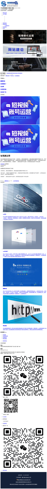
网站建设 (20, 73)
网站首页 (8, 75)
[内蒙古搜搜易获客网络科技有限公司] (9, 6)
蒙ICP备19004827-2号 (26, 477)
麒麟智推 (7, 180)
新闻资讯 (5, 340)
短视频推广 (17, 75)
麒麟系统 (2, 81)
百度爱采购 (12, 73)
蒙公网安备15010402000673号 (24, 479)
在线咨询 (2, 163)
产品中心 (12, 75)
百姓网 (8, 73)
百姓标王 (16, 73)
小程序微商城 (16, 180)
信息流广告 (3, 92)
